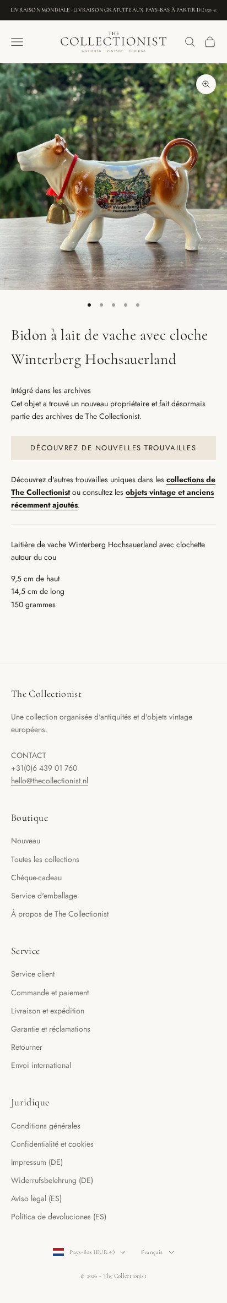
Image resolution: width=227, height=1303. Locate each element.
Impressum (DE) (37, 1162)
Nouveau (25, 840)
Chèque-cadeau (36, 877)
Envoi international (41, 1065)
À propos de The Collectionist (60, 913)
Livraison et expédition (47, 1010)
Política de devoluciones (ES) (58, 1216)
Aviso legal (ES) (36, 1198)
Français (152, 1252)
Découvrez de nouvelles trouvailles (113, 448)
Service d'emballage (44, 895)
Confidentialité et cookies (52, 1143)
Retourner (26, 1047)
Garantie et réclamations (50, 1028)
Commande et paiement (50, 992)
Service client (33, 973)
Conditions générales (45, 1125)
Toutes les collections (45, 859)
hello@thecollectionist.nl (49, 780)
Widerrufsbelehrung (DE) (52, 1180)
